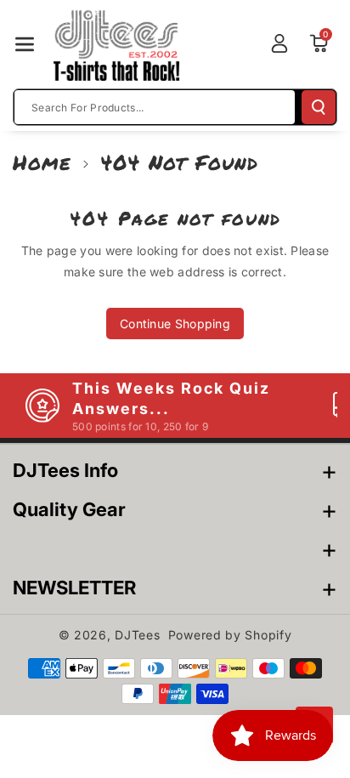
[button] (24, 44)
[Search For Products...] (319, 107)
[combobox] (154, 107)
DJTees (137, 635)
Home (42, 162)
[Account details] (279, 43)
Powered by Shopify (230, 635)
